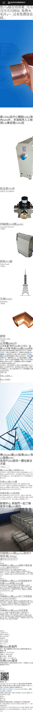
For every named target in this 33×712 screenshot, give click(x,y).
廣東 (13, 692)
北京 (25, 692)
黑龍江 (29, 692)
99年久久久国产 (20, 707)
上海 (22, 692)
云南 (16, 692)
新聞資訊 (2, 638)
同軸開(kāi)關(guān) (26, 685)
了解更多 (3, 467)
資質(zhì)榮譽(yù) (5, 634)
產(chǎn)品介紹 (4, 636)
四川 (6, 694)
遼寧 (3, 694)
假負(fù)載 (3, 687)
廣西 (19, 692)
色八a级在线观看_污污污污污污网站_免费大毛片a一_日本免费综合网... (16, 12)
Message (2, 671)
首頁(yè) (2, 631)
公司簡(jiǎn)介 (4, 632)
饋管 (7, 687)
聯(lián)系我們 (4, 642)
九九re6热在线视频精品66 (13, 709)
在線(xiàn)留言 (4, 640)
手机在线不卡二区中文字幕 (7, 707)
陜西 (9, 694)
